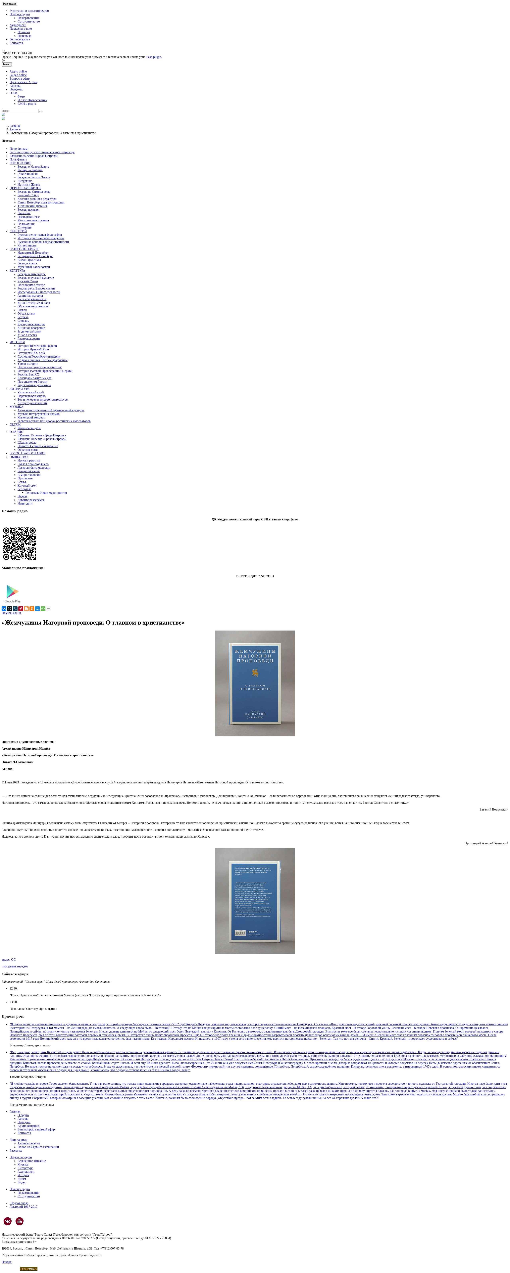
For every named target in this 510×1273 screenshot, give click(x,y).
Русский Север (28, 281)
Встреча (23, 317)
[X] (9, 608)
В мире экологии (29, 474)
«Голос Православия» (32, 100)
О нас (13, 93)
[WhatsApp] (43, 608)
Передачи (16, 89)
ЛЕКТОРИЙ (18, 231)
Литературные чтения (32, 403)
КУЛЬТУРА (17, 270)
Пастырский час (29, 216)
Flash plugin (153, 57)
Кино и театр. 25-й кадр (34, 302)
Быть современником (32, 299)
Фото (21, 96)
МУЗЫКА (17, 406)
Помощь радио (20, 14)
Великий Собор (28, 195)
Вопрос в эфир (20, 78)
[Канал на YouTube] (20, 1221)
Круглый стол (27, 485)
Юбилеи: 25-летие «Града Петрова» (34, 155)
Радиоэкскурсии (29, 338)
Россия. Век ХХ (28, 374)
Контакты (16, 43)
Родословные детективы (34, 385)
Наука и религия (29, 460)
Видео (22, 1182)
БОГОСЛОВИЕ (20, 163)
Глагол (22, 310)
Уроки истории (28, 363)
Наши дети (25, 503)
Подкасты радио (21, 28)
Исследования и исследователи (39, 292)
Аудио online (18, 71)
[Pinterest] (20, 608)
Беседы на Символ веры (34, 191)
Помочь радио (11, 612)
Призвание (25, 478)
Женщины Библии (30, 170)
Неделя (22, 496)
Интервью (24, 35)
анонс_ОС (9, 959)
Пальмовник (26, 224)
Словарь (23, 320)
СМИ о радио (27, 103)
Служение (24, 227)
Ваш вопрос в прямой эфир (36, 1129)
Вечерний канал (29, 471)
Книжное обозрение (31, 327)
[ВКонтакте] (4, 608)
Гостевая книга (20, 39)
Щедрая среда (27, 442)
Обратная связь (28, 449)
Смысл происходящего (33, 464)
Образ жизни (26, 313)
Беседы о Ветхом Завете (34, 177)
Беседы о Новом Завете (33, 166)
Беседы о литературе (32, 274)
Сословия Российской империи (39, 356)
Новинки (24, 32)
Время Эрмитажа (29, 259)
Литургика (25, 181)
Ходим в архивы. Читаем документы (43, 360)
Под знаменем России (32, 381)
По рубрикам (18, 148)
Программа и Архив (23, 82)
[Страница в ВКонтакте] (8, 1221)
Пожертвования (28, 18)
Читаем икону (27, 245)
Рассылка (16, 1150)
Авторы (15, 85)
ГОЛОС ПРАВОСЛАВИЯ (27, 453)
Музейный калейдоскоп (34, 267)
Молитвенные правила (33, 220)
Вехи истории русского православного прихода (42, 152)
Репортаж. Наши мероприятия (46, 492)
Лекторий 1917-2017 (23, 1206)
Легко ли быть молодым (34, 467)
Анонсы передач (29, 1143)
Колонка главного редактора (37, 198)
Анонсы (15, 129)
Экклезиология (28, 173)
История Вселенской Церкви (37, 345)
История (23, 1175)
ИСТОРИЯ (17, 342)
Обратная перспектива (33, 306)
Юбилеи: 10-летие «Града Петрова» (42, 439)
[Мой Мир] (37, 608)
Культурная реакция (31, 324)
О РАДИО (17, 431)
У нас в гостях (27, 335)
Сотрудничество (29, 21)
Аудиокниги (26, 1171)
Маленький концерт (31, 417)
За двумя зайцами (29, 331)
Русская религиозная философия (40, 234)
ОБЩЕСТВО (19, 457)
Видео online (18, 75)
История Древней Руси (33, 349)
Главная (15, 125)
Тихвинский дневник (32, 206)
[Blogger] (26, 608)
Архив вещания (28, 1125)
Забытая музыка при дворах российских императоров (54, 421)
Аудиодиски (18, 25)
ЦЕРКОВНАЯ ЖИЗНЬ (25, 188)
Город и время (27, 263)
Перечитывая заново (32, 396)
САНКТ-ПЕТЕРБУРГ (24, 249)
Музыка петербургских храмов (39, 414)
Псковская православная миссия (40, 367)
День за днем (18, 1139)
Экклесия (24, 213)
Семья (22, 482)
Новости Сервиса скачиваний (38, 446)
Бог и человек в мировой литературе (43, 399)
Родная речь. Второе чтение (36, 288)
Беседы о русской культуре (36, 277)
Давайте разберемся (31, 500)
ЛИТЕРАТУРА (20, 388)
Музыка (23, 1164)
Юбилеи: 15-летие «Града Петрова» (42, 435)
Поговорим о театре (31, 284)
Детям (22, 1178)
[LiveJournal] (15, 608)
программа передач (15, 966)
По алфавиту (18, 159)
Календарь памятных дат (34, 378)
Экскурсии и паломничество (29, 10)
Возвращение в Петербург (35, 256)
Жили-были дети (29, 428)
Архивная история (30, 295)
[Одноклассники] (31, 608)
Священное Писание (32, 1161)
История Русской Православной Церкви (45, 371)
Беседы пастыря (28, 209)
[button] (3, 50)
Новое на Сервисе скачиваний (38, 1147)
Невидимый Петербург (33, 252)
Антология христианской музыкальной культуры (51, 410)
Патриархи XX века (31, 353)
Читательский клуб (31, 392)
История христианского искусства (41, 238)
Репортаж (24, 489)
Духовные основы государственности (43, 241)
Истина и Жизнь (29, 184)
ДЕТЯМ (15, 424)
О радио (23, 1115)
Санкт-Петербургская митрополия (41, 202)
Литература (25, 1168)
